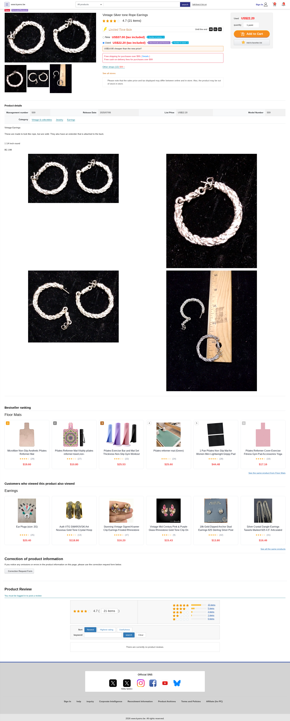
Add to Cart (254, 33)
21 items (109, 611)
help (79, 701)
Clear (140, 635)
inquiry (90, 701)
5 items (211, 608)
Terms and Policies (191, 701)
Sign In (259, 4)
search (185, 4)
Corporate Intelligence (110, 701)
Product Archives (167, 701)
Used (146, 42)
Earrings (71, 120)
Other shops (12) (114, 67)
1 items (211, 615)
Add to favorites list (254, 43)
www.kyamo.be (18, 4)
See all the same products (273, 549)
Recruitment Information (140, 701)
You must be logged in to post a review (23, 595)
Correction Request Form (20, 571)
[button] (283, 4)
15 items (211, 605)
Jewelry (59, 120)
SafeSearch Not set (199, 4)
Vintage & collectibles (42, 120)
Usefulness (124, 629)
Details (145, 56)
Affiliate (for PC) (214, 701)
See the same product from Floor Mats (266, 473)
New (134, 37)
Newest (90, 629)
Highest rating (106, 629)
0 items (211, 619)
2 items (211, 612)
